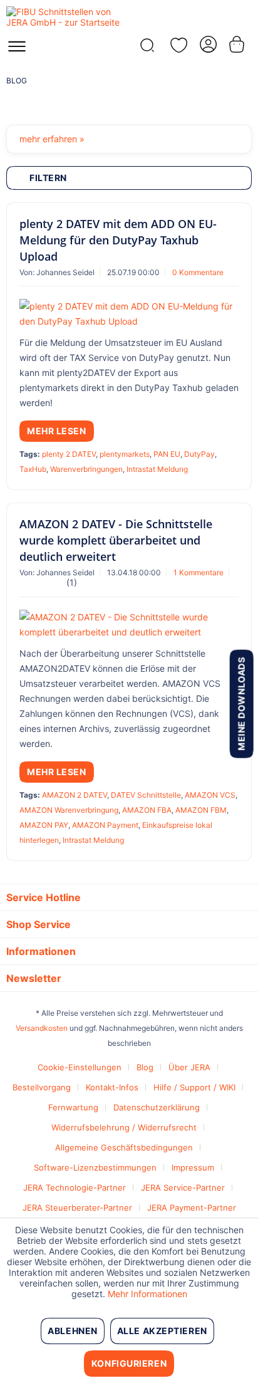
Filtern (48, 177)
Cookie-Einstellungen (79, 1067)
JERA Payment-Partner (191, 1208)
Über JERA (189, 1067)
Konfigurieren (129, 1363)
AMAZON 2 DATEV (74, 795)
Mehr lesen (56, 430)
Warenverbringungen (86, 469)
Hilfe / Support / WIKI (194, 1087)
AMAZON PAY (43, 825)
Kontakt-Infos (112, 1087)
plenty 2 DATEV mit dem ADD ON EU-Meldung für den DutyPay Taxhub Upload (118, 240)
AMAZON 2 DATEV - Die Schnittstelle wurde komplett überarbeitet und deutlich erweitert (115, 540)
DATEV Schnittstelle (146, 795)
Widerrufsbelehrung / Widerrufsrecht (124, 1127)
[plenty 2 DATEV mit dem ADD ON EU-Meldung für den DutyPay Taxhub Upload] (129, 314)
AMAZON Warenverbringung (68, 810)
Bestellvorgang (42, 1087)
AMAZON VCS (210, 795)
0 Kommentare (198, 272)
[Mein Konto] (207, 44)
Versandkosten (42, 1028)
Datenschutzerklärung (156, 1107)
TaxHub (32, 469)
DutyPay (199, 454)
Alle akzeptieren (162, 1330)
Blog (145, 1067)
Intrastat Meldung (157, 469)
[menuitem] (17, 50)
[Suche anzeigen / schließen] (145, 48)
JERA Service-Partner (183, 1187)
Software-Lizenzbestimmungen (95, 1167)
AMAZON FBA (147, 810)
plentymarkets (125, 454)
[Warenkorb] (237, 44)
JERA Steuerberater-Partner (77, 1208)
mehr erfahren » (52, 138)
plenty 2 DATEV (69, 454)
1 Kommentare (198, 572)
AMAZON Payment (105, 825)
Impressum (193, 1167)
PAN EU (166, 454)
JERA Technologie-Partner (74, 1187)
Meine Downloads (240, 703)
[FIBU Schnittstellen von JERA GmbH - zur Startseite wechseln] (67, 17)
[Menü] (17, 50)
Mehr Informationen (147, 1293)
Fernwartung (73, 1107)
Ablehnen (72, 1330)
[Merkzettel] (176, 45)
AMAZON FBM (201, 810)
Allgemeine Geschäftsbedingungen (124, 1147)
